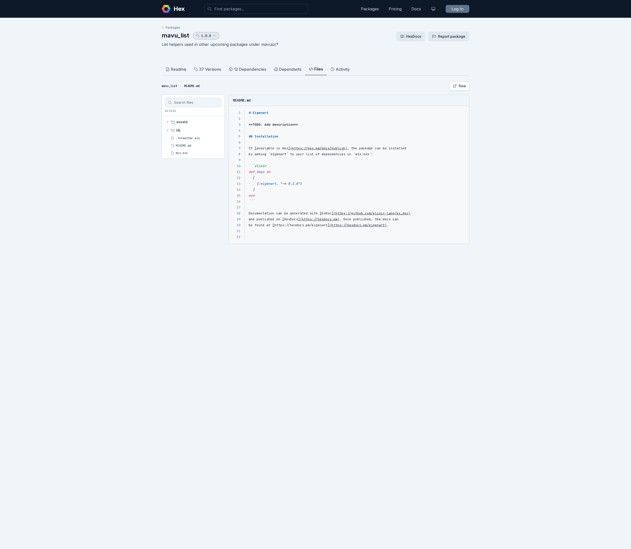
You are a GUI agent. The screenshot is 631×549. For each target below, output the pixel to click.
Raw (462, 86)
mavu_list (175, 35)
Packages (370, 8)
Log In (457, 8)
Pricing (395, 8)
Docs (416, 8)
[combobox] (256, 9)
